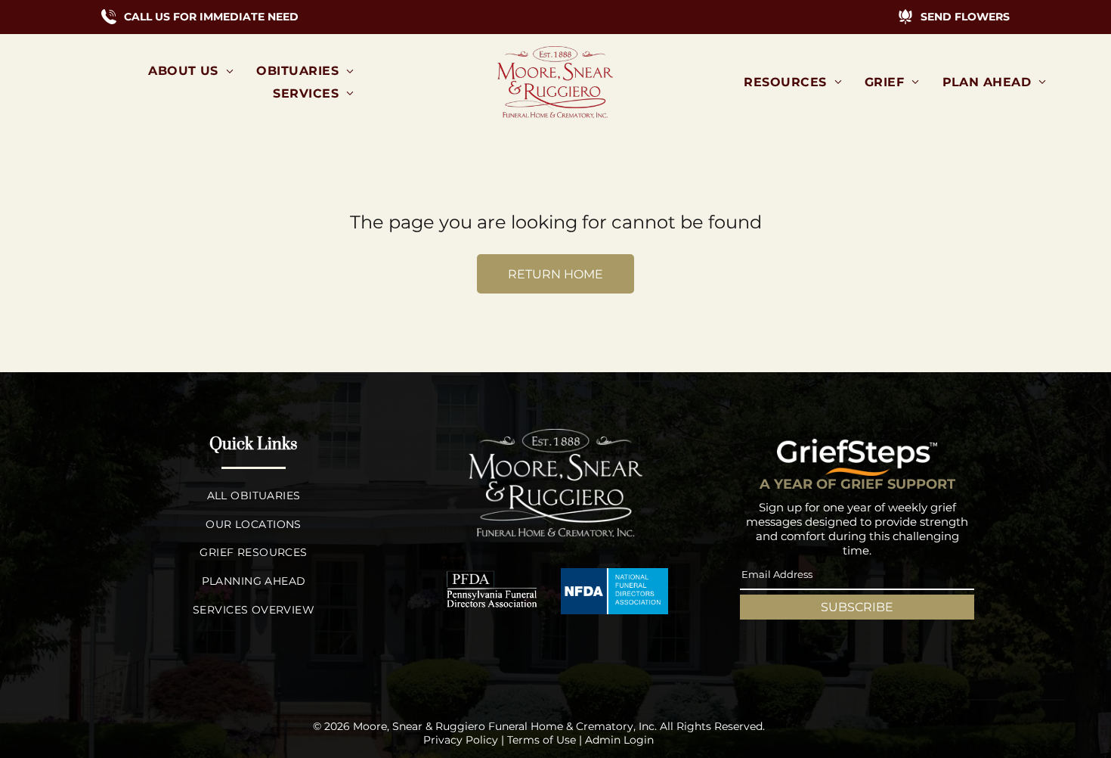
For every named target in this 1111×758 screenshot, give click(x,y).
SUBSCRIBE (857, 607)
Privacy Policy (460, 740)
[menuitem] (191, 71)
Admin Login (619, 740)
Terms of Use (541, 740)
